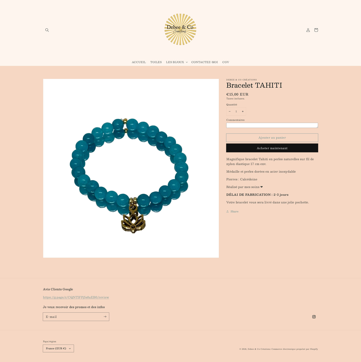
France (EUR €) (56, 348)
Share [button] (235, 211)
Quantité (231, 104)
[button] (47, 30)
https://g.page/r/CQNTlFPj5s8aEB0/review (76, 297)
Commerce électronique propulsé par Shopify (294, 349)
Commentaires (235, 120)
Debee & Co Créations (259, 349)
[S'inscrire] (105, 317)
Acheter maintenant (272, 148)
